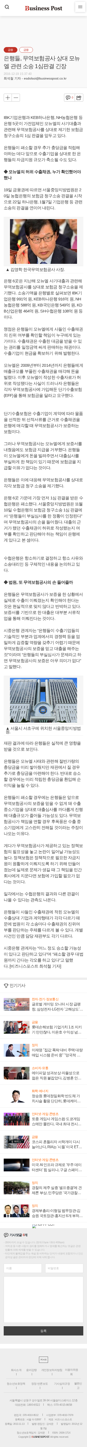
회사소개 (16, 1370)
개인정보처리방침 (51, 1370)
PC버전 (43, 1360)
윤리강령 (31, 1370)
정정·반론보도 (39, 1383)
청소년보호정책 (16, 1383)
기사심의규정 (62, 1383)
